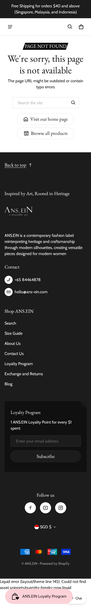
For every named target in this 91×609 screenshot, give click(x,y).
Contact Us (14, 353)
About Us (13, 343)
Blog (8, 384)
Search (10, 323)
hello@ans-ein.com (31, 291)
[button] (70, 26)
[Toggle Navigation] (10, 26)
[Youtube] (45, 507)
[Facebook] (30, 507)
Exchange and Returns (24, 373)
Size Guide (13, 333)
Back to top (15, 165)
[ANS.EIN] (45, 27)
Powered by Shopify (55, 563)
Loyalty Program (19, 363)
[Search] (73, 102)
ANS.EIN (31, 563)
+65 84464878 (28, 279)
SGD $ (45, 526)
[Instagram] (60, 507)
